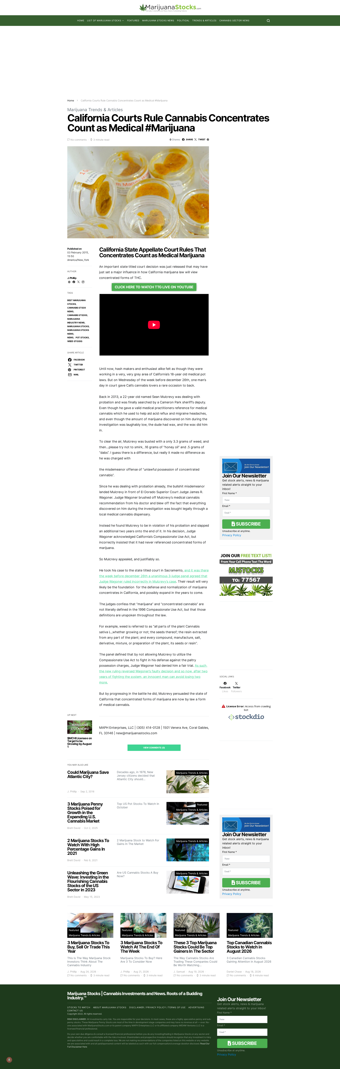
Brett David (73, 827)
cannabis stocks (77, 315)
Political (183, 20)
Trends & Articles (204, 20)
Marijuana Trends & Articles (95, 109)
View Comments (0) (154, 747)
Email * (226, 505)
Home (80, 20)
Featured (133, 20)
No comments (78, 139)
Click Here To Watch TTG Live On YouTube (154, 287)
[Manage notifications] (9, 1060)
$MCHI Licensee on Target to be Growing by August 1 (79, 742)
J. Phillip (71, 277)
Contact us (75, 1010)
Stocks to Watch (78, 1007)
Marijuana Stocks (78, 326)
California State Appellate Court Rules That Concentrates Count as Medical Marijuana (152, 252)
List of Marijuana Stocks (104, 20)
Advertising (196, 1007)
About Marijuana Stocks (110, 1007)
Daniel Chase (234, 971)
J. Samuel (179, 971)
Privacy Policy (231, 535)
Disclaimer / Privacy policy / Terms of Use (157, 1007)
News (70, 337)
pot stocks (82, 337)
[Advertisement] (170, 62)
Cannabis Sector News (234, 20)
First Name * (229, 493)
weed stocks (74, 341)
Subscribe (248, 524)
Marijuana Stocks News (158, 20)
